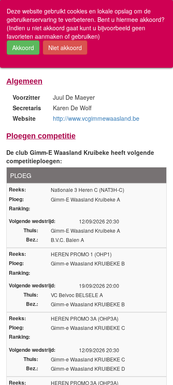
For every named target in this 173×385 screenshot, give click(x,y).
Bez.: (32, 239)
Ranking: (19, 208)
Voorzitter (26, 97)
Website (24, 118)
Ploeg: (16, 199)
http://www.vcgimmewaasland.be (96, 118)
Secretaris (27, 108)
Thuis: (31, 230)
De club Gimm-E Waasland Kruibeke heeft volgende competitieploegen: (80, 156)
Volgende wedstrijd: (32, 221)
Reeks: (17, 189)
